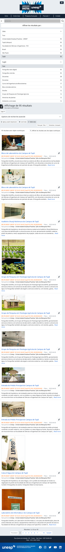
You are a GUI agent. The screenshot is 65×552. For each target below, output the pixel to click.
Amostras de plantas (32, 98)
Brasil (32, 49)
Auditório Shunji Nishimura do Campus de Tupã (20, 222)
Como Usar (16, 16)
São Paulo (32, 53)
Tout (3, 35)
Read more (51, 165)
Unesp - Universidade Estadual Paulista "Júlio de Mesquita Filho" (30, 158)
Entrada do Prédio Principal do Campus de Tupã (20, 385)
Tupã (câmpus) (32, 42)
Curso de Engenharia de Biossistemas (32, 84)
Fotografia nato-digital (32, 70)
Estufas (32, 91)
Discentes (32, 77)
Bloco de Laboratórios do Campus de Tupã (18, 153)
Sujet (4, 62)
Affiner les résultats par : (32, 25)
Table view (32, 122)
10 (44, 533)
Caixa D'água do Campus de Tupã (14, 473)
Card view (23, 122)
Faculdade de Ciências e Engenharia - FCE (32, 46)
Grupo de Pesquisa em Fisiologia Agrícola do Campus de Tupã (25, 277)
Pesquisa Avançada (31, 16)
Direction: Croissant (55, 125)
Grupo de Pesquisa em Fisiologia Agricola (32, 94)
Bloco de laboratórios (32, 87)
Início (6, 16)
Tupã (32, 56)
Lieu (4, 31)
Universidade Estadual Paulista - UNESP (32, 39)
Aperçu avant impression (9, 122)
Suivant (49, 533)
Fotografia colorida (32, 73)
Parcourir (46, 16)
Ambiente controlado (32, 101)
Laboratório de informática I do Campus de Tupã (20, 513)
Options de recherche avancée (13, 116)
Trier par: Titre (41, 125)
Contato (58, 16)
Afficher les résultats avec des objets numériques (46, 130)
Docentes (32, 80)
